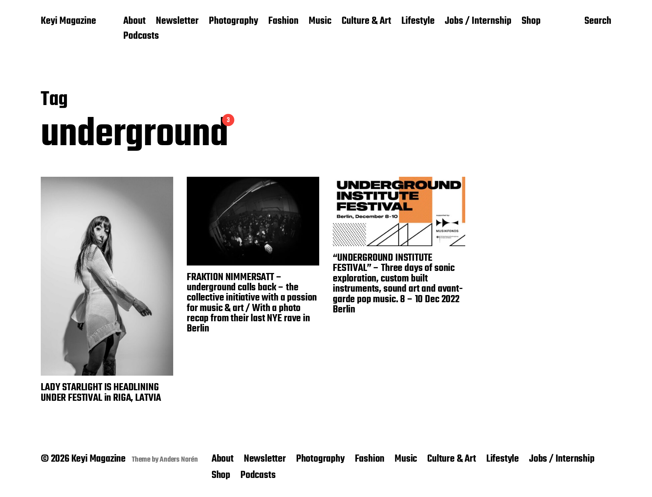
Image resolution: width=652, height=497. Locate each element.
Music (320, 21)
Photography (233, 21)
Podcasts (141, 36)
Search (597, 21)
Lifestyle (418, 21)
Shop (531, 21)
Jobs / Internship (478, 21)
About (134, 21)
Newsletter (177, 21)
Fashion (283, 21)
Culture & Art (366, 21)
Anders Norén (179, 459)
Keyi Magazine (68, 21)
